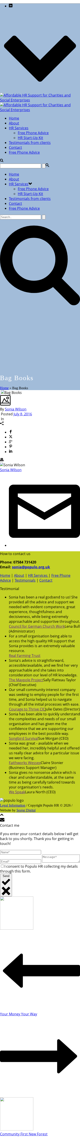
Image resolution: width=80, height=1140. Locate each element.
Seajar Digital (26, 810)
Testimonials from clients (30, 142)
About (14, 123)
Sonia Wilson (15, 409)
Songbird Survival (23, 738)
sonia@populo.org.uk (31, 567)
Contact (15, 147)
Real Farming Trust (24, 655)
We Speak (17, 792)
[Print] (2, 460)
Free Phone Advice (33, 132)
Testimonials (25, 580)
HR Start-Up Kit (30, 137)
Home (14, 118)
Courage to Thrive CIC (27, 709)
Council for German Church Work (37, 626)
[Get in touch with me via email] (44, 545)
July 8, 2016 (23, 414)
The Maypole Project (26, 679)
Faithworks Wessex (25, 762)
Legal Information (12, 805)
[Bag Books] (0, 392)
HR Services (18, 128)
